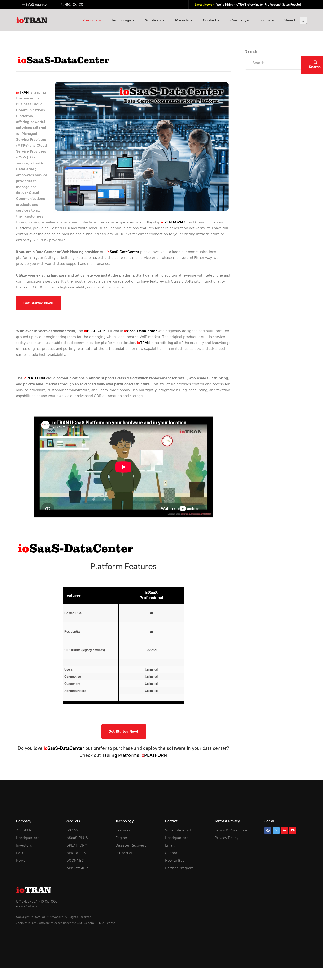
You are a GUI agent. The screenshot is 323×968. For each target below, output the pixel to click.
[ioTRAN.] (32, 20)
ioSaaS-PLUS (77, 837)
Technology (122, 20)
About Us (24, 830)
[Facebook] (267, 830)
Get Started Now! (38, 302)
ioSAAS (72, 830)
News (21, 860)
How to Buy (174, 860)
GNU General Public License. (96, 923)
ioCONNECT (76, 860)
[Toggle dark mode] (303, 20)
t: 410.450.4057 (26, 901)
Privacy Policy (226, 837)
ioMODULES (76, 852)
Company (238, 20)
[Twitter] (276, 830)
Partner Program (179, 867)
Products (90, 20)
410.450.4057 (74, 5)
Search (290, 20)
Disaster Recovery (130, 845)
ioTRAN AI (123, 852)
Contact (210, 20)
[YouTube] (292, 830)
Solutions (153, 20)
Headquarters (27, 837)
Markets (182, 20)
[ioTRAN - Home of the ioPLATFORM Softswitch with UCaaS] (34, 890)
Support (172, 852)
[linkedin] (284, 830)
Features (123, 830)
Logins (265, 20)
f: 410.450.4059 (47, 901)
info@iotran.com (37, 5)
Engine (121, 837)
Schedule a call (178, 830)
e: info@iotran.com (29, 906)
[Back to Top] (309, 954)
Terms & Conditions (231, 830)
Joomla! (21, 923)
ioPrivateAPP (77, 867)
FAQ (19, 852)
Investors (24, 845)
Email (170, 845)
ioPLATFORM (76, 845)
